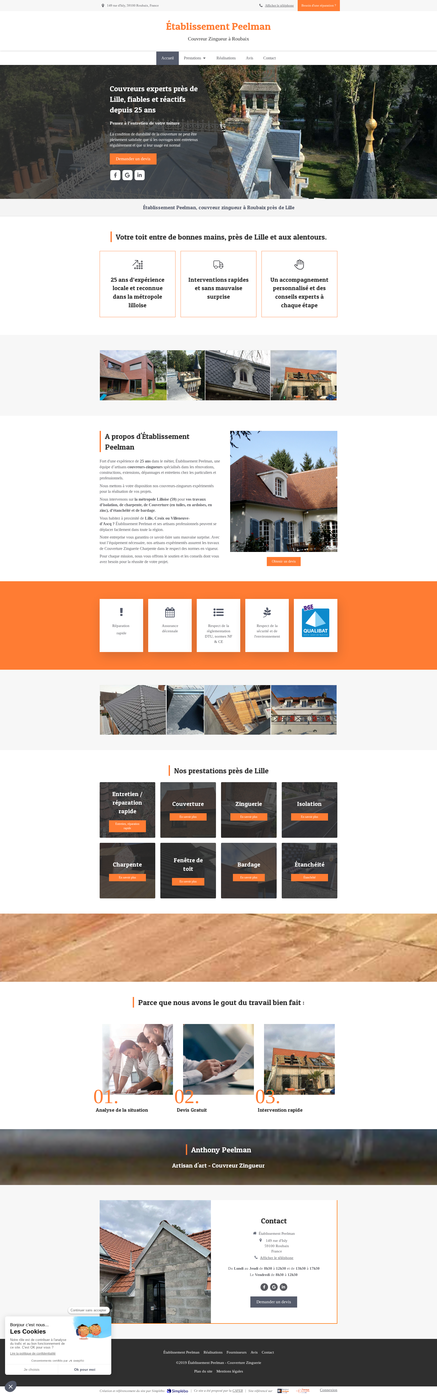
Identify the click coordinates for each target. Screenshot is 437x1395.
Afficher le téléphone (279, 5)
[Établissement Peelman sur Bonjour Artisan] (283, 1391)
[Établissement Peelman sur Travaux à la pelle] (303, 1391)
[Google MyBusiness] (127, 175)
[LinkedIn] (140, 175)
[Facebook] (115, 175)
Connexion (328, 1390)
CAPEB (237, 1390)
